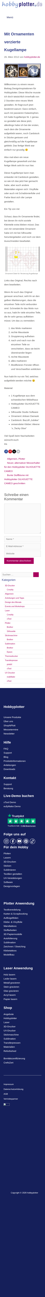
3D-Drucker (10, 586)
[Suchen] (36, 574)
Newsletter (9, 733)
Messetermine (11, 729)
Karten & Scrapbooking (16, 914)
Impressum (9, 1084)
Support (8, 753)
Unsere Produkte (12, 717)
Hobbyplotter (10, 1018)
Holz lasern (9, 974)
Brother (10, 627)
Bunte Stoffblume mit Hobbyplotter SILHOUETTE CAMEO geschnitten (18, 479)
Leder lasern (10, 978)
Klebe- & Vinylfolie (13, 922)
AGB (6, 1094)
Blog (6, 757)
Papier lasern (10, 999)
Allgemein (12, 459)
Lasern (7, 857)
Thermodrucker (11, 656)
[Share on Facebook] (6, 451)
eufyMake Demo (12, 806)
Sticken (7, 866)
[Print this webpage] (18, 451)
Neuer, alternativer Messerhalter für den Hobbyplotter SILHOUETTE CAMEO (22, 467)
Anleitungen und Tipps (14, 598)
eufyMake (11, 677)
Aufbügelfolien (11, 918)
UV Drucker (10, 673)
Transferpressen (12, 1043)
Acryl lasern (10, 995)
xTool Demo (10, 802)
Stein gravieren (11, 987)
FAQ (6, 748)
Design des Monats (13, 602)
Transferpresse (11, 660)
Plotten (7, 853)
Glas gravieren (11, 991)
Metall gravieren (12, 983)
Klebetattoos (10, 950)
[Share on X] (14, 451)
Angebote (9, 1014)
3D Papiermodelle (13, 934)
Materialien (9, 1047)
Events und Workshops (15, 606)
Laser (7, 611)
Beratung (8, 788)
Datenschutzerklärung (13, 1089)
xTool (9, 619)
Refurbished (10, 1051)
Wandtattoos (10, 926)
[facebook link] (13, 841)
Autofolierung (10, 938)
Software (8, 882)
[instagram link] (6, 841)
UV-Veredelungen (13, 878)
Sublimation (10, 644)
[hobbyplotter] (22, 4)
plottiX (9, 664)
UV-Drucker (10, 1030)
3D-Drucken (10, 861)
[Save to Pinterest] (10, 451)
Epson (9, 652)
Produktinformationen (15, 761)
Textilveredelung (12, 909)
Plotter (21, 459)
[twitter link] (19, 841)
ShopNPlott (9, 725)
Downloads (9, 769)
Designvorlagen (12, 886)
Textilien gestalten (13, 874)
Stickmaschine (11, 635)
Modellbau (9, 954)
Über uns (8, 721)
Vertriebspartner (11, 1099)
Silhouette (11, 631)
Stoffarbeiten (10, 930)
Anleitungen (10, 765)
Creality (10, 590)
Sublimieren (10, 870)
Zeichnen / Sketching (14, 946)
